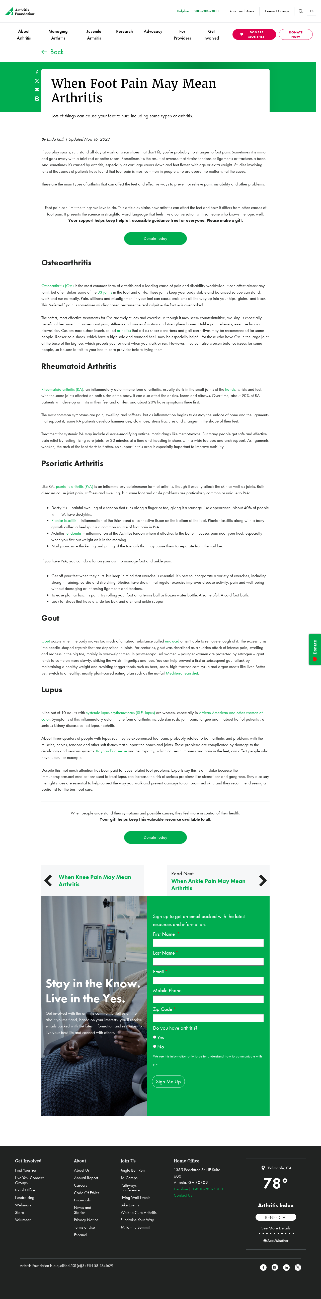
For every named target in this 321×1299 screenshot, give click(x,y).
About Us (82, 1170)
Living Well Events (135, 1197)
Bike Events (130, 1205)
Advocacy (153, 31)
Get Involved (211, 34)
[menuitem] (23, 34)
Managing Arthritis (58, 34)
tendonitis (74, 533)
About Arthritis (24, 34)
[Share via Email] (37, 90)
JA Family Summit (135, 1227)
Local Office (25, 1190)
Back (57, 51)
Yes (160, 1037)
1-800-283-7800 (207, 1189)
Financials (82, 1200)
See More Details (275, 1228)
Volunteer (23, 1219)
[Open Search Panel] (301, 11)
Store (19, 1212)
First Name (164, 934)
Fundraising (24, 1197)
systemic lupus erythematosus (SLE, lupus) (120, 712)
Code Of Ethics (86, 1192)
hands (230, 389)
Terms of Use (84, 1227)
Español (80, 1234)
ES (311, 11)
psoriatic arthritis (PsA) (74, 486)
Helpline (181, 1189)
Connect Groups (277, 11)
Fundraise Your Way (137, 1219)
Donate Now (296, 34)
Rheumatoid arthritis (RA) (62, 389)
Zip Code (162, 1009)
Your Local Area (241, 11)
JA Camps (129, 1177)
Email (158, 971)
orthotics (124, 330)
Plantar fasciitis (64, 520)
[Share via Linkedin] (286, 1267)
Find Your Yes (26, 1170)
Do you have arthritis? (175, 1027)
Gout (45, 641)
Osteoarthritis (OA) (57, 285)
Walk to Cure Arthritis (138, 1212)
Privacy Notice (86, 1219)
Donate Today (155, 238)
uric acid (172, 641)
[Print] (37, 98)
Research (124, 31)
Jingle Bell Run (133, 1170)
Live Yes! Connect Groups (29, 1180)
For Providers (182, 34)
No (160, 1046)
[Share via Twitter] (37, 81)
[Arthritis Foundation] (20, 11)
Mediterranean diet (182, 673)
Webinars (23, 1205)
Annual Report (86, 1177)
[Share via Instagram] (275, 1267)
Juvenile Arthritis (94, 34)
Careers (80, 1185)
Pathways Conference (130, 1187)
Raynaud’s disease (112, 751)
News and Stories (82, 1210)
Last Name (164, 952)
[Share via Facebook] (37, 72)
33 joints (105, 292)
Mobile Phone (167, 990)
